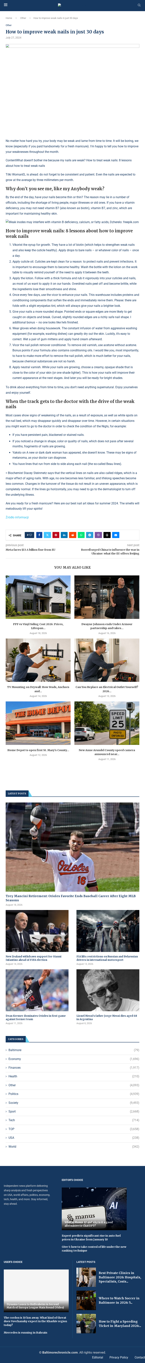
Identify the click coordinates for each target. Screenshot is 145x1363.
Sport (73, 1111)
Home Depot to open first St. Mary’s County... (38, 750)
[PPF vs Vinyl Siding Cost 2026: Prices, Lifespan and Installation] (38, 597)
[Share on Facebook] (39, 535)
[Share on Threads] (107, 535)
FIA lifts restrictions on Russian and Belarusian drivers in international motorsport (107, 958)
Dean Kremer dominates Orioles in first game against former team (36, 1017)
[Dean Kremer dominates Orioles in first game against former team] (37, 990)
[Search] (139, 5)
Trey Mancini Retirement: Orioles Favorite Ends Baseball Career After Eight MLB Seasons (71, 898)
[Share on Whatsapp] (81, 535)
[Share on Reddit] (72, 535)
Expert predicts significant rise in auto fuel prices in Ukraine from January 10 (91, 1237)
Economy (73, 1059)
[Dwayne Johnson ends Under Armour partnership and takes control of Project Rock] (106, 597)
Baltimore (73, 1050)
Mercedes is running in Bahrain (25, 1332)
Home (9, 18)
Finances (73, 1067)
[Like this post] (30, 535)
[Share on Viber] (98, 535)
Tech (73, 1120)
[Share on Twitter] (47, 535)
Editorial (97, 1357)
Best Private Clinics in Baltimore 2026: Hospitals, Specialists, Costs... (120, 1277)
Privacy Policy (119, 1357)
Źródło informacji (17, 517)
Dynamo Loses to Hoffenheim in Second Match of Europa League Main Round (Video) (35, 1306)
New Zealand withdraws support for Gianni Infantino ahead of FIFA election (33, 958)
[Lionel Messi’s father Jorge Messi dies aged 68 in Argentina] (107, 990)
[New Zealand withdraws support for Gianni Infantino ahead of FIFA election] (37, 931)
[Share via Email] (115, 535)
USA (73, 1138)
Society (73, 1103)
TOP (73, 1129)
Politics (73, 1094)
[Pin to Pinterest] (55, 535)
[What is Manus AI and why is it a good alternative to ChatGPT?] (94, 1209)
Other (23, 18)
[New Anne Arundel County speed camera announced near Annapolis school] (106, 723)
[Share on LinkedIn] (64, 535)
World (73, 1146)
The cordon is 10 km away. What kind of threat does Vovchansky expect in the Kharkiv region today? (35, 1321)
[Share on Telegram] (89, 535)
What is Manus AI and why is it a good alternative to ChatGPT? (89, 1224)
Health (73, 1076)
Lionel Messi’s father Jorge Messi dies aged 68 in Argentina (106, 1017)
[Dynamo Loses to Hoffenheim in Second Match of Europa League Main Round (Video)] (36, 1290)
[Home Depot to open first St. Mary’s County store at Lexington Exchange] (38, 723)
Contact (140, 1357)
